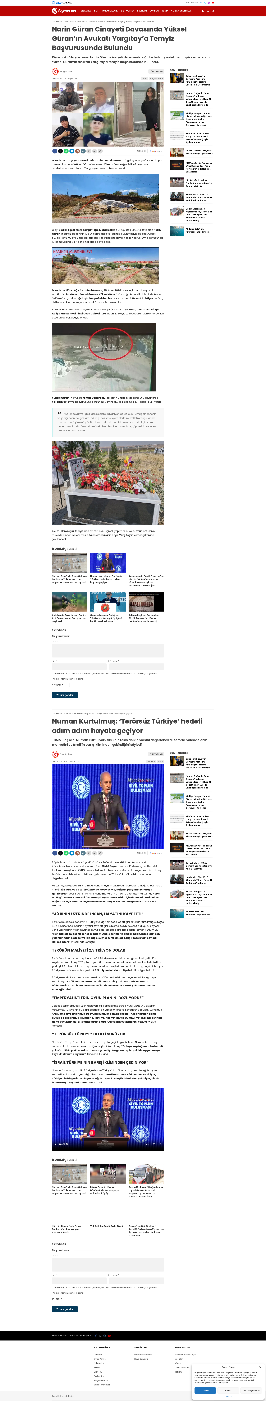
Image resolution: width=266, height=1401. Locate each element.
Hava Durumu (141, 1359)
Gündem (154, 11)
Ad (55, 661)
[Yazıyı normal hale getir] (100, 151)
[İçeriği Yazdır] (83, 151)
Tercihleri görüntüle (251, 1390)
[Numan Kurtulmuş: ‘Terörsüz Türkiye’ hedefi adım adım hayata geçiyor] (108, 563)
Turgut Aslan (66, 71)
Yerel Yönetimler (181, 11)
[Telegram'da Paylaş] (71, 151)
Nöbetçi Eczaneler (143, 1354)
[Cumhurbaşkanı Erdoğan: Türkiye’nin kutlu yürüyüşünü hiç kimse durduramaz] (108, 602)
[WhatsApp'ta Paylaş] (66, 151)
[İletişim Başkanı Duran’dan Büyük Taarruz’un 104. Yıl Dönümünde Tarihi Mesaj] (146, 602)
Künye (229, 1396)
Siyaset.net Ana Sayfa (185, 1354)
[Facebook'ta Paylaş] (54, 151)
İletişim (178, 1371)
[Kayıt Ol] (203, 11)
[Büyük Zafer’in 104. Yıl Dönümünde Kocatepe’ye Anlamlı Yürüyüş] (177, 186)
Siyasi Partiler (89, 11)
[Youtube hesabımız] (213, 2)
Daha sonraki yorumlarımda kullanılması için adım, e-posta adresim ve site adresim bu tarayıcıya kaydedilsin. (105, 673)
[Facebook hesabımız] (201, 2)
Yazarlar (179, 1359)
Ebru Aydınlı (66, 754)
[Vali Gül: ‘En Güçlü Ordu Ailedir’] (108, 1213)
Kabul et (205, 1390)
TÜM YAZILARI (156, 71)
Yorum (57, 641)
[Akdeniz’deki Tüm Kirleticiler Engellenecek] (177, 235)
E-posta (114, 661)
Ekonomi (142, 11)
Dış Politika (127, 11)
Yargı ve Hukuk (156, 78)
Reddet (228, 1390)
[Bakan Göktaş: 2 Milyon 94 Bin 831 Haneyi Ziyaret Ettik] (177, 156)
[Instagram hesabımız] (209, 2)
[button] (260, 1367)
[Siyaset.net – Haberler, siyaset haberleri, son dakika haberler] (64, 13)
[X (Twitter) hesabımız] (205, 2)
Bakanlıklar (109, 11)
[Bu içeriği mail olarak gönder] (77, 151)
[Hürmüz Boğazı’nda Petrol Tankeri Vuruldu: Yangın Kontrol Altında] (69, 1213)
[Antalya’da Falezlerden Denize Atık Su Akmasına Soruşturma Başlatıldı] (69, 602)
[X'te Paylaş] (60, 151)
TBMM (165, 11)
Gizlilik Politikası (182, 1367)
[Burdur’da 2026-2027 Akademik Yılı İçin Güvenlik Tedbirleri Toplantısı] (177, 200)
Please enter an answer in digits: (68, 678)
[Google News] (155, 151)
